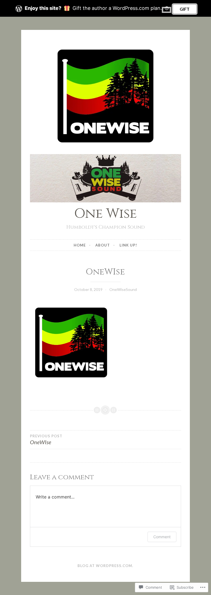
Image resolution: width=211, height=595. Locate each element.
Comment (162, 536)
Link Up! (128, 245)
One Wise (105, 214)
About (102, 245)
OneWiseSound (123, 289)
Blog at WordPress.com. (105, 565)
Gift (185, 9)
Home (80, 245)
